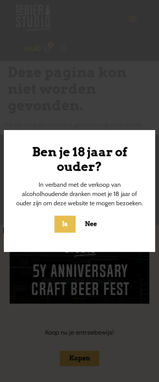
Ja (65, 224)
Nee (91, 224)
